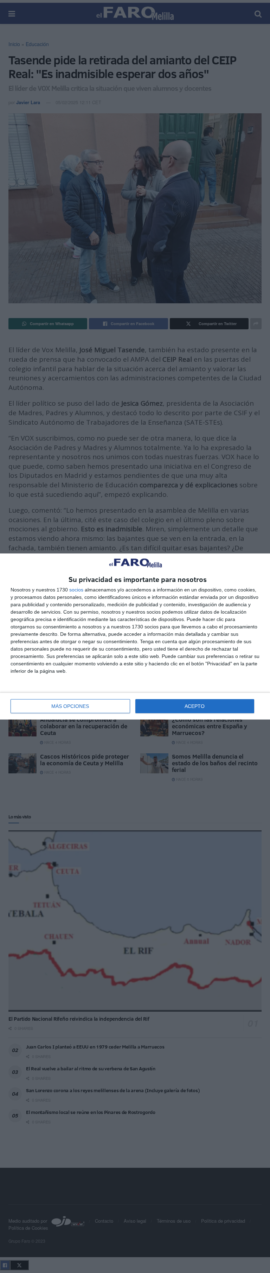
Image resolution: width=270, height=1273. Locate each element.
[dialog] (135, 636)
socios (76, 589)
